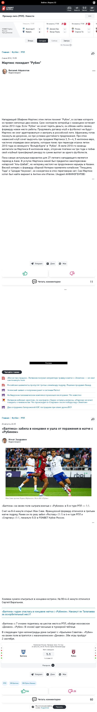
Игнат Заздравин (18, 439)
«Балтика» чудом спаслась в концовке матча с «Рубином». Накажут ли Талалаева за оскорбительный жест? (48, 613)
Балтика (23, 656)
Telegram (38, 263)
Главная (6, 52)
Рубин (73, 656)
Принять (59, 707)
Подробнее (45, 708)
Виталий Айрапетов (19, 70)
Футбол (15, 52)
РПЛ (23, 52)
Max (64, 263)
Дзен (52, 263)
